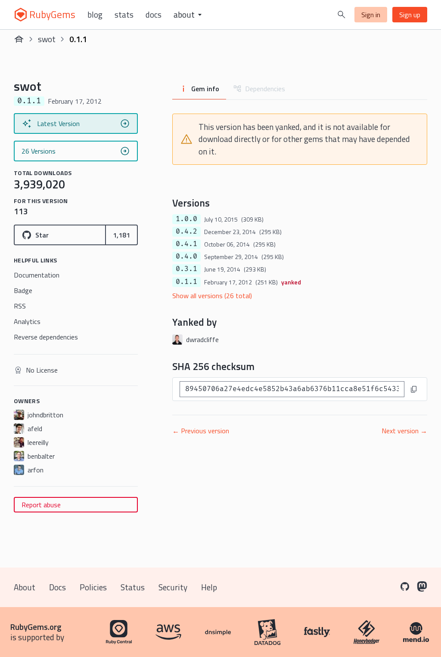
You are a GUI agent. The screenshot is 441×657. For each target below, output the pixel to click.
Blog (94, 15)
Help (209, 587)
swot (47, 39)
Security (172, 587)
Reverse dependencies (46, 337)
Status (133, 587)
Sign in (370, 14)
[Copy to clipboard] (414, 389)
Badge (23, 290)
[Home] (19, 39)
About (24, 587)
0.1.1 (186, 282)
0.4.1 (186, 244)
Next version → (404, 431)
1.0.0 (186, 219)
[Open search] (341, 14)
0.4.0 (186, 256)
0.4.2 (186, 231)
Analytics (27, 321)
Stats (124, 15)
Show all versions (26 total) (212, 295)
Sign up (409, 14)
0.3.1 (186, 269)
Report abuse (41, 505)
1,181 (121, 235)
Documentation (36, 275)
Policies (93, 587)
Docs (153, 15)
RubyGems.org (36, 626)
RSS (20, 306)
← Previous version (200, 431)
